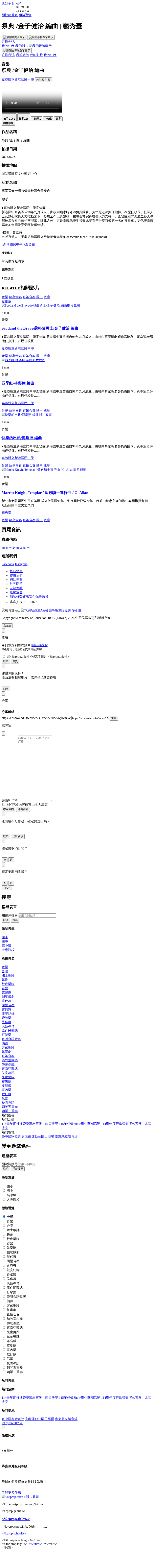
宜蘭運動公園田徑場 (39, 1136)
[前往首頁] (15, 11)
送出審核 (23, 809)
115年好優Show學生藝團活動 (79, 1123)
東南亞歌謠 (10, 1068)
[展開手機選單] (41, 37)
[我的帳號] (40, 46)
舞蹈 (5, 979)
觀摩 (47, 297)
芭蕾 (5, 1098)
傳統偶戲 (8, 1064)
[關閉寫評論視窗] (3, 733)
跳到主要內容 (11, 3)
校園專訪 (8, 1102)
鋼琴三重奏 (10, 1111)
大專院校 (8, 950)
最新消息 (16, 571)
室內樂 (6, 1090)
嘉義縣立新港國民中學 (18, 79)
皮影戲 (6, 1085)
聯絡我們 (16, 575)
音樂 (5, 297)
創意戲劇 (8, 996)
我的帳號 (22, 55)
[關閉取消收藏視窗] (3, 864)
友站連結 (16, 588)
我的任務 (8, 46)
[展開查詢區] (14, 37)
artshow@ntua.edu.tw (16, 547)
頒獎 (15, 661)
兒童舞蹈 (8, 1073)
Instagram (21, 564)
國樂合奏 (8, 1005)
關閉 (5, 688)
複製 (113, 718)
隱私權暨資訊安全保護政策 (29, 596)
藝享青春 (15, 297)
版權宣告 (16, 592)
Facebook (8, 564)
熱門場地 (8, 1132)
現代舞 (6, 1001)
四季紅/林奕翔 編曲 (18, 383)
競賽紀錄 (8, 1013)
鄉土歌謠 (8, 975)
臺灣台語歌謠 (11, 1039)
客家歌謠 (8, 1047)
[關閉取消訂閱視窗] (3, 841)
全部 (10, 1216)
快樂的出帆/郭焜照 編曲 (22, 438)
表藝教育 (8, 1026)
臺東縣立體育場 (66, 1136)
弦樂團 (6, 992)
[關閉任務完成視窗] (3, 1427)
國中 (39, 297)
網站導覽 (25, 15)
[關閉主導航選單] (17, 50)
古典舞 (6, 1009)
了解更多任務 (11, 1492)
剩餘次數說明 (39, 645)
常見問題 (16, 584)
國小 (5, 937)
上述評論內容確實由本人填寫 (27, 804)
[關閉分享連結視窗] (3, 693)
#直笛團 (29, 244)
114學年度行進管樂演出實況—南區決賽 (30, 1123)
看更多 (6, 301)
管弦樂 (6, 1018)
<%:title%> (35, 1544)
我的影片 (21, 46)
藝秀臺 (6, 512)
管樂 (5, 988)
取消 (5, 661)
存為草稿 (8, 809)
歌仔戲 (6, 1094)
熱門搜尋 (8, 1115)
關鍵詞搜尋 (10, 915)
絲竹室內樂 (10, 1060)
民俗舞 (6, 1022)
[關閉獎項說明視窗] (3, 630)
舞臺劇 (6, 1051)
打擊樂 (6, 1034)
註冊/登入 (8, 41)
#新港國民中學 (12, 244)
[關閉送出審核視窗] (3, 814)
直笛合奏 (29, 297)
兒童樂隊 (8, 1077)
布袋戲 (6, 1081)
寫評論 (7, 625)
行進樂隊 (8, 984)
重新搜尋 (18, 1168)
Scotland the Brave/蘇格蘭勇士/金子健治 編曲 (40, 328)
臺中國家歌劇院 (13, 1136)
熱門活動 (8, 1119)
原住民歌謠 (10, 1030)
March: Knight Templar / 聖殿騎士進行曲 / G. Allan (45, 493)
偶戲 (5, 1043)
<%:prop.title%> (12, 1423)
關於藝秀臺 (10, 15)
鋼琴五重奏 (10, 1106)
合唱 (5, 971)
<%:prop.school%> (14, 1533)
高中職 (6, 945)
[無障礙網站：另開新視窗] (51, 610)
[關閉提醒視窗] (3, 666)
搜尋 (15, 920)
